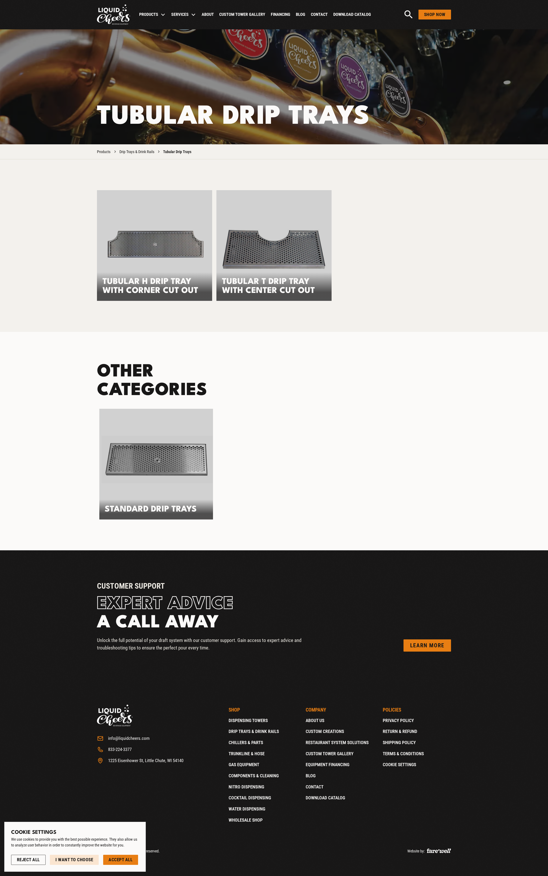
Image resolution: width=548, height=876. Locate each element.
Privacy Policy (398, 720)
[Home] (113, 14)
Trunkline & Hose (247, 753)
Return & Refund (400, 731)
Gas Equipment (244, 764)
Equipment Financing (327, 764)
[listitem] (156, 464)
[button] (152, 14)
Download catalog (352, 14)
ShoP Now (434, 14)
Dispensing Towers (248, 720)
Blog (300, 14)
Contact (319, 14)
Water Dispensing (247, 809)
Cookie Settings (399, 764)
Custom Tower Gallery (242, 14)
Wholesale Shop (246, 820)
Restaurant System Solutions (337, 742)
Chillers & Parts (246, 742)
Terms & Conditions (403, 753)
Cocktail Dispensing (250, 798)
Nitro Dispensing (246, 786)
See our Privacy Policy (31, 851)
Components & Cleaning (254, 775)
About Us (315, 720)
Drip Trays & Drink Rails (136, 151)
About (208, 14)
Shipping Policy (399, 742)
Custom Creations (325, 731)
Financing (280, 14)
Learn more (427, 645)
